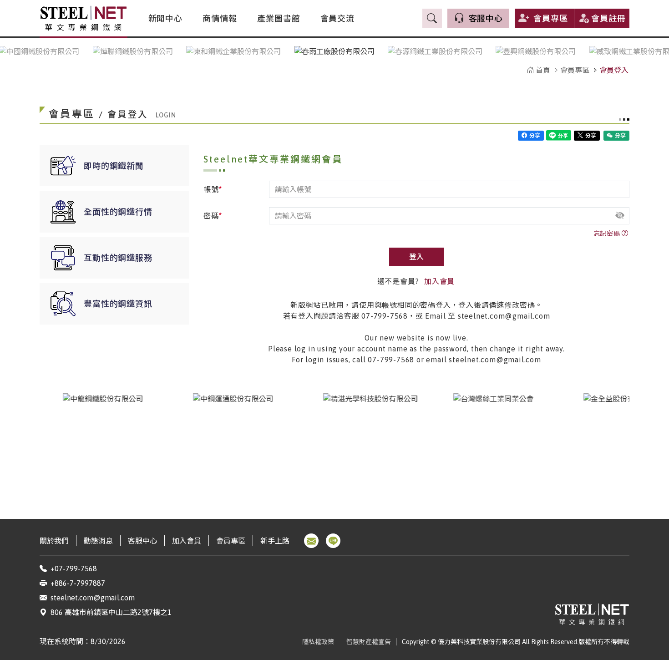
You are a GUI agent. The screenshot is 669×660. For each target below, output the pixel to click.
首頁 (542, 70)
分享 (534, 135)
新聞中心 (165, 18)
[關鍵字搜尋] (432, 18)
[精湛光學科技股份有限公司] (365, 445)
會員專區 (550, 18)
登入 (416, 257)
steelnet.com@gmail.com (93, 598)
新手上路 (274, 541)
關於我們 (54, 541)
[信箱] (311, 540)
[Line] (333, 540)
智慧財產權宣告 (368, 641)
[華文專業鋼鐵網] (83, 18)
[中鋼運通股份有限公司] (235, 445)
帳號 (213, 188)
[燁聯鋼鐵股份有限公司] (133, 51)
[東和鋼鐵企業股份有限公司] (233, 51)
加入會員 (439, 281)
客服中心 (142, 541)
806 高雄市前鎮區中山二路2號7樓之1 (111, 612)
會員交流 (337, 18)
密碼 (213, 215)
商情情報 (220, 18)
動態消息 (98, 541)
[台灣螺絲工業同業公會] (495, 445)
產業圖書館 (278, 18)
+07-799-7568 (74, 568)
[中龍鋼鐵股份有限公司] (105, 445)
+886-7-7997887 (78, 583)
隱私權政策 (318, 641)
